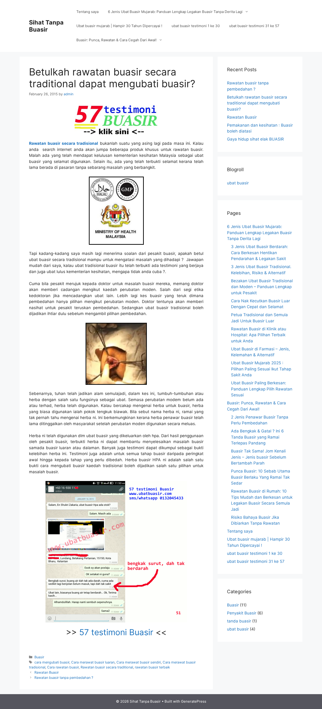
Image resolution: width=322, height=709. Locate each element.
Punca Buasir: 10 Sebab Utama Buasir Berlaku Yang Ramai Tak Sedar (260, 477)
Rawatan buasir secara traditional (107, 667)
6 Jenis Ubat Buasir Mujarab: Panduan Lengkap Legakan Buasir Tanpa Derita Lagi (175, 11)
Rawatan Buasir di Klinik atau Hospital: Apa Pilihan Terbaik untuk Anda (258, 335)
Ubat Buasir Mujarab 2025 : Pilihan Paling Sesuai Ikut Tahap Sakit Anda (261, 369)
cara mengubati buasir (51, 662)
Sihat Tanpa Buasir (46, 26)
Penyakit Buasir (241, 613)
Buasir (39, 657)
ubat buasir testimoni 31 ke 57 (254, 26)
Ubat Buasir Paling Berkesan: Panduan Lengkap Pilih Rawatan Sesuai (261, 389)
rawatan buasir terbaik (152, 667)
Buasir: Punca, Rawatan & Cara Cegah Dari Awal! (116, 40)
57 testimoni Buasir (116, 632)
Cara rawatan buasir (63, 667)
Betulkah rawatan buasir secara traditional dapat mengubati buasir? (257, 103)
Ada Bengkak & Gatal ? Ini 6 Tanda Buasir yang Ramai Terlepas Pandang (257, 437)
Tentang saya (87, 11)
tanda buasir (239, 621)
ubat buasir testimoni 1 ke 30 (196, 26)
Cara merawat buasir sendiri (138, 662)
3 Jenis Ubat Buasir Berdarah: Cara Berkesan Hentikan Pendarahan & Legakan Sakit (259, 252)
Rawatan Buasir (46, 672)
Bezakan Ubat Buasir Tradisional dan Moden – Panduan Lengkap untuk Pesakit (262, 286)
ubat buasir (238, 183)
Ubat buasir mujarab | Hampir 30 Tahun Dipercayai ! (119, 26)
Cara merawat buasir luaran (93, 662)
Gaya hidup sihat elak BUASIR (255, 139)
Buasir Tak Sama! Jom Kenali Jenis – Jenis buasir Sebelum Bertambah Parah (258, 457)
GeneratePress (193, 701)
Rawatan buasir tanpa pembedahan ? (63, 678)
